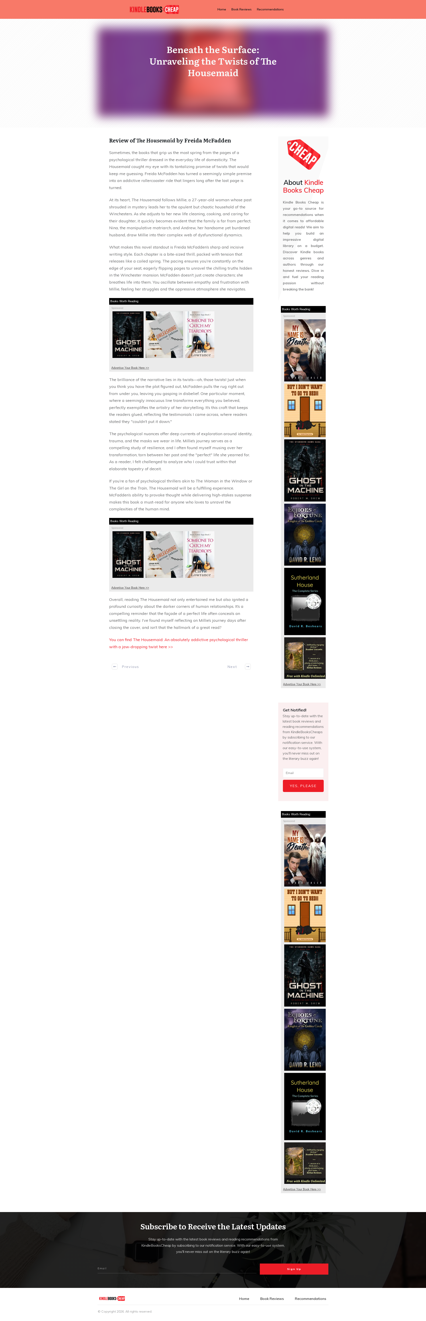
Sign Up (294, 1269)
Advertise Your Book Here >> (130, 367)
